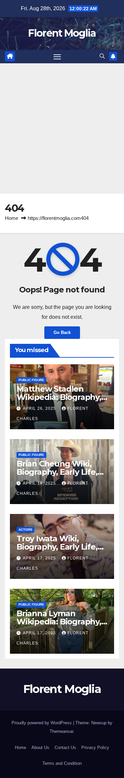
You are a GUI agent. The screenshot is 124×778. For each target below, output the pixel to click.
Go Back (62, 332)
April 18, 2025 (40, 483)
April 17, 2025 (40, 558)
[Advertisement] (62, 128)
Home (11, 218)
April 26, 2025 (40, 408)
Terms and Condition (62, 763)
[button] (102, 56)
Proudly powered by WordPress (42, 722)
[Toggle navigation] (57, 56)
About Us (40, 747)
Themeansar (61, 731)
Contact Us (65, 747)
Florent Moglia (62, 33)
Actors (25, 529)
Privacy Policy (95, 747)
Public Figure (31, 380)
